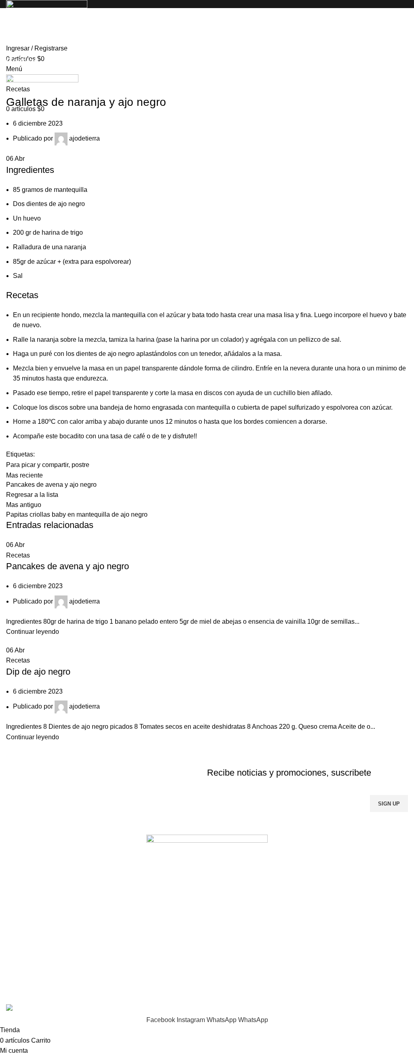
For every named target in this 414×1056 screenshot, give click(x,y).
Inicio (13, 79)
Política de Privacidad (341, 825)
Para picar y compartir (37, 464)
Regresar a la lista (32, 494)
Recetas (37, 79)
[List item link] (207, 941)
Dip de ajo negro (38, 672)
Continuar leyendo (32, 631)
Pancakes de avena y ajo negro (67, 566)
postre (80, 464)
